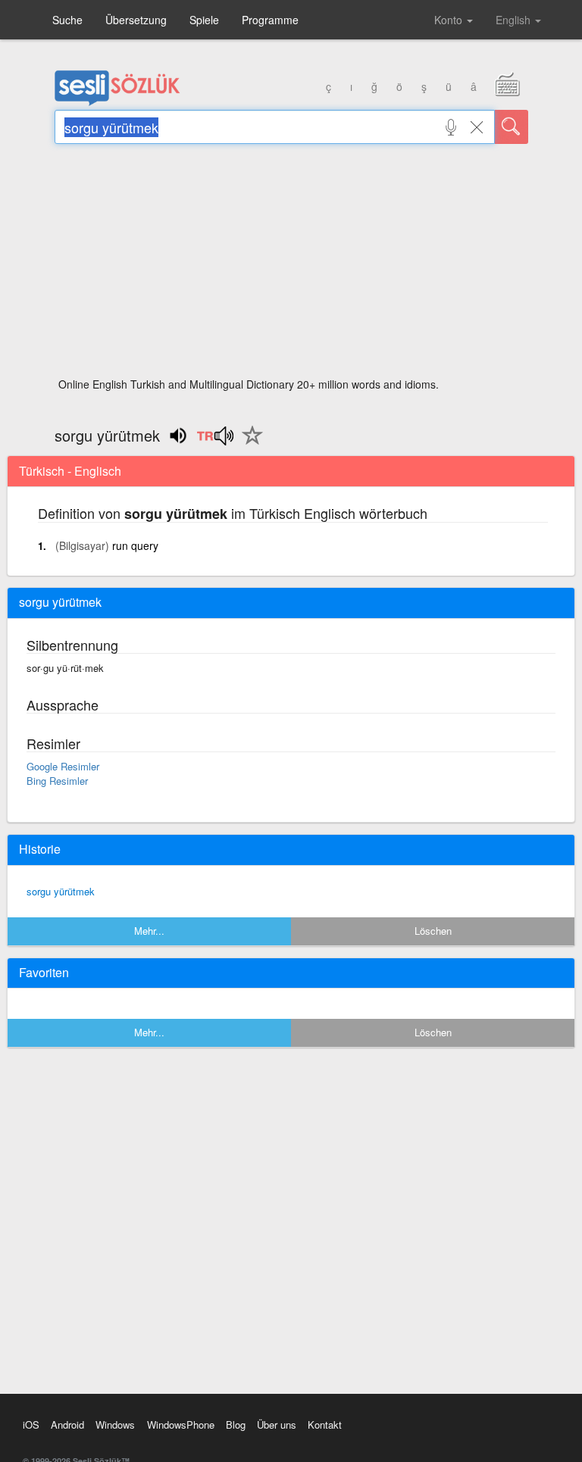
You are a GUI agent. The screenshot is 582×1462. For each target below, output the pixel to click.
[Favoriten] (248, 443)
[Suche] (511, 127)
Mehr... (149, 930)
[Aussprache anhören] (214, 440)
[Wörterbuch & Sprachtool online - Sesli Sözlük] (117, 102)
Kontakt (325, 1424)
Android (67, 1424)
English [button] (515, 19)
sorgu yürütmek (61, 891)
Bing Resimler (57, 780)
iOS (31, 1424)
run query (135, 545)
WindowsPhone (180, 1424)
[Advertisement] (291, 265)
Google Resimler (63, 766)
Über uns (276, 1424)
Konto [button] (449, 19)
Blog (236, 1424)
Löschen (433, 930)
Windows (115, 1424)
